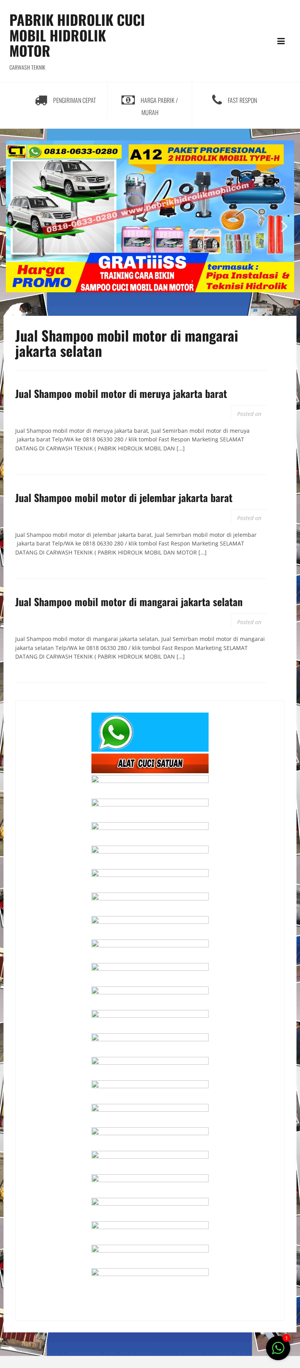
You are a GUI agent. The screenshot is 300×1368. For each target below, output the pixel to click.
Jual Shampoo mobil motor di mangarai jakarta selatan (129, 601)
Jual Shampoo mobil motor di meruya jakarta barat (121, 393)
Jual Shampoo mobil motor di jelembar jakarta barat (123, 497)
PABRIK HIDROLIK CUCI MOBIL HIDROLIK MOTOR (77, 35)
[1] (278, 1352)
